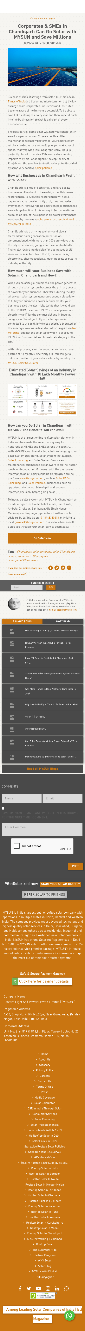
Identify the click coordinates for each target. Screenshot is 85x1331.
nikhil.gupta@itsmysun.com (63, 610)
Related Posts (22, 621)
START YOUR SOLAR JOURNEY (60, 884)
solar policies (43, 168)
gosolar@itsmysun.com (29, 522)
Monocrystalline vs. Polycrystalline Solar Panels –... (51, 757)
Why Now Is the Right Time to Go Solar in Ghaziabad (51, 704)
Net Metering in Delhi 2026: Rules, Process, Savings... (52, 630)
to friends (44, 894)
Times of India (17, 101)
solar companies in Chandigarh (28, 556)
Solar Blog (14, 483)
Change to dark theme (42, 18)
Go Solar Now (42, 538)
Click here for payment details (43, 981)
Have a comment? (17, 574)
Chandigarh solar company (34, 551)
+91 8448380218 (49, 517)
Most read (63, 621)
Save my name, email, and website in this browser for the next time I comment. (41, 815)
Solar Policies (36, 483)
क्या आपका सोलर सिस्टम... (35, 729)
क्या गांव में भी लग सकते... (35, 717)
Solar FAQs (63, 478)
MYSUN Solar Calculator (23, 363)
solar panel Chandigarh (23, 560)
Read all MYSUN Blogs (42, 768)
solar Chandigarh (64, 551)
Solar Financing (18, 460)
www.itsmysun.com (31, 478)
